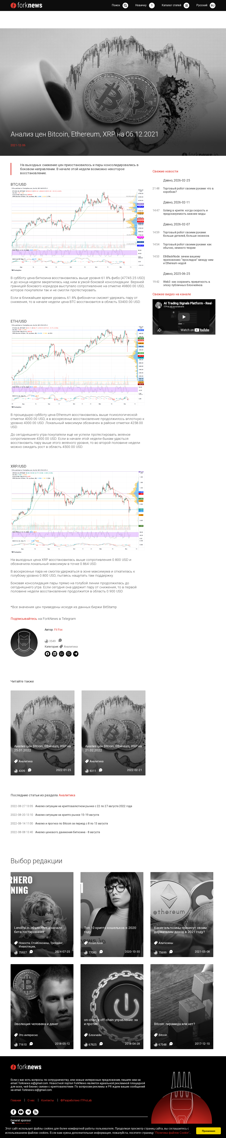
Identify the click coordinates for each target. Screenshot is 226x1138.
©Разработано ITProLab (76, 1100)
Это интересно (28, 1035)
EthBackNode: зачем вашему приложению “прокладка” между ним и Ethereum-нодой (188, 260)
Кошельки (96, 943)
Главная (16, 1100)
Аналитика (71, 646)
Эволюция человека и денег (36, 1024)
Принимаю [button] (208, 1131)
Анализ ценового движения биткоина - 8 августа (67, 832)
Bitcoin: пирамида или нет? (174, 1024)
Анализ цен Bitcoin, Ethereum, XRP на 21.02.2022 (113, 748)
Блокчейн (95, 1035)
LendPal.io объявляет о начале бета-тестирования (38, 930)
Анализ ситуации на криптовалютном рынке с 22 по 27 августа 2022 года (83, 806)
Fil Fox (58, 629)
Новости (24, 943)
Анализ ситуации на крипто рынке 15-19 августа (67, 814)
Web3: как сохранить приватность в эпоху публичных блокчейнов (186, 283)
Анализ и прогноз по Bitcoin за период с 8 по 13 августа (71, 823)
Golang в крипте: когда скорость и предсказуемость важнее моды (185, 212)
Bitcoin (163, 1035)
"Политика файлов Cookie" (172, 1132)
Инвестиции (27, 946)
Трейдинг (56, 943)
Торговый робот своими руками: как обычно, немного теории (187, 246)
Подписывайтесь (24, 619)
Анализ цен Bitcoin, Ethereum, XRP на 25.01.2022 (42, 748)
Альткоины (166, 943)
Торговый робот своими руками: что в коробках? (188, 190)
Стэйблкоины (40, 943)
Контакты (47, 1100)
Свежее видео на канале (172, 294)
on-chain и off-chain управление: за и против (111, 1022)
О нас (31, 1100)
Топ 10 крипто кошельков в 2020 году (110, 930)
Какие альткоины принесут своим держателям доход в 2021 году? (180, 930)
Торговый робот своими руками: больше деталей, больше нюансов (186, 234)
